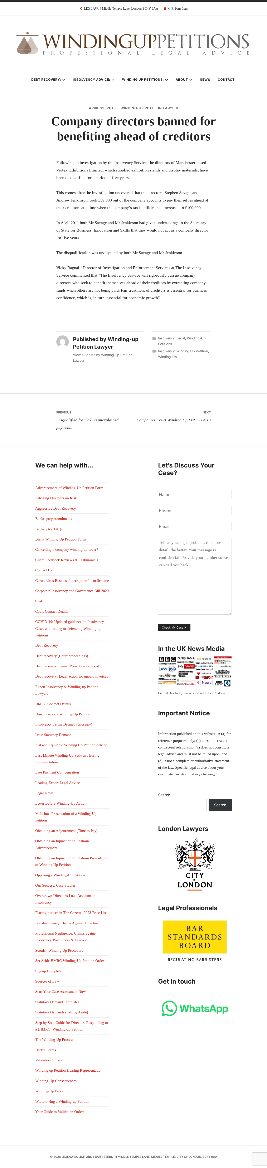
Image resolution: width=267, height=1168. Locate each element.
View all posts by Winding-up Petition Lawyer (102, 358)
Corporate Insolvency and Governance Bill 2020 (72, 591)
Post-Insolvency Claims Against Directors (67, 923)
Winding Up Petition (192, 351)
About (182, 80)
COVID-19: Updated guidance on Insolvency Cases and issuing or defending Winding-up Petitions (69, 628)
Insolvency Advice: (91, 80)
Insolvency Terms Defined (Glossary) (63, 724)
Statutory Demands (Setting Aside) (61, 1012)
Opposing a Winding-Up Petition (60, 875)
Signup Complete (48, 971)
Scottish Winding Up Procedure (59, 950)
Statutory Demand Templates (57, 1002)
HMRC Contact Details (53, 704)
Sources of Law (47, 981)
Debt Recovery (46, 645)
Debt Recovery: (46, 80)
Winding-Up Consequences (56, 1081)
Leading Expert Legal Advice (57, 783)
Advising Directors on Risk (56, 498)
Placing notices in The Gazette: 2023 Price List (71, 913)
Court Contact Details (51, 611)
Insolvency (166, 338)
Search (164, 795)
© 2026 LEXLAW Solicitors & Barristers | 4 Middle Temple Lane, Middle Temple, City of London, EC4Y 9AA (133, 1156)
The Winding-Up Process (54, 1039)
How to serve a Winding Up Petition (63, 714)
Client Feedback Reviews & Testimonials (66, 560)
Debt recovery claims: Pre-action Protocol (67, 666)
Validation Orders (48, 1060)
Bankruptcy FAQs (49, 529)
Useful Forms (45, 1050)
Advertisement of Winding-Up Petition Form (69, 488)
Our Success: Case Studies (55, 885)
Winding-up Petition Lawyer (149, 108)
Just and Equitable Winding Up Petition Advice (71, 745)
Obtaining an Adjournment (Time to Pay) (66, 831)
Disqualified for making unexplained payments (87, 420)
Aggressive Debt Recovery (55, 508)
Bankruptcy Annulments (53, 519)
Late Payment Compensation (57, 772)
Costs (39, 601)
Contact (226, 80)
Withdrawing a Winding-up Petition (62, 1101)
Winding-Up (167, 357)
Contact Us (43, 570)
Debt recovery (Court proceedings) (61, 656)
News (205, 80)
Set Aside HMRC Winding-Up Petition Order (69, 961)
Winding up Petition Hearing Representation (68, 1070)
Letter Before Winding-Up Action (60, 803)
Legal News (44, 793)
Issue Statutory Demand (53, 735)
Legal (180, 338)
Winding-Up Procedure (52, 1091)
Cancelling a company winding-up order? (66, 549)
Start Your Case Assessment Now (60, 991)
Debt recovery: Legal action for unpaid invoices (71, 676)
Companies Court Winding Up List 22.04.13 (174, 416)
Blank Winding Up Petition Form (60, 539)
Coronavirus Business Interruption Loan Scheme (72, 580)
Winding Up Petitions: (143, 80)
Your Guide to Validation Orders (59, 1112)
